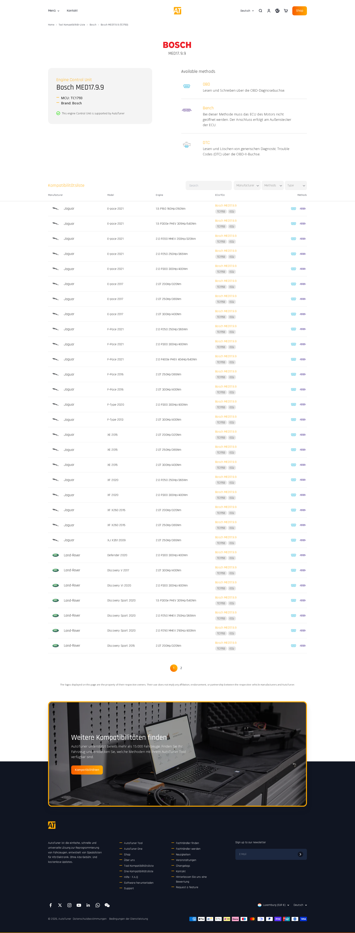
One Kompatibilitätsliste (138, 871)
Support (129, 888)
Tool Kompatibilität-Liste (72, 24)
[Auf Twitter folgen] (60, 905)
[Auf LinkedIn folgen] (88, 905)
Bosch (93, 24)
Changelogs (183, 866)
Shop (299, 10)
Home (51, 24)
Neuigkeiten (183, 855)
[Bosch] (177, 45)
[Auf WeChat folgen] (107, 905)
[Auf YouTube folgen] (78, 905)
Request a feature (187, 887)
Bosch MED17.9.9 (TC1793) (114, 24)
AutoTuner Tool (133, 843)
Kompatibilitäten (87, 770)
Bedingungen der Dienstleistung (128, 919)
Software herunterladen (138, 883)
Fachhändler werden (188, 849)
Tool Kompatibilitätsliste (139, 866)
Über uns (129, 860)
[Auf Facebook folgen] (50, 905)
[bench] (303, 208)
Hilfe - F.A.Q (131, 877)
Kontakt (72, 10)
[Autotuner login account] (277, 11)
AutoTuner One (133, 849)
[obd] (293, 208)
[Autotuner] (51, 825)
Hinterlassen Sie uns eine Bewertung (191, 879)
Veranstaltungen (186, 860)
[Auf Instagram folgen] (69, 905)
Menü (52, 10)
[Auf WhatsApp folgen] (97, 905)
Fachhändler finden (187, 843)
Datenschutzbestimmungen (89, 919)
